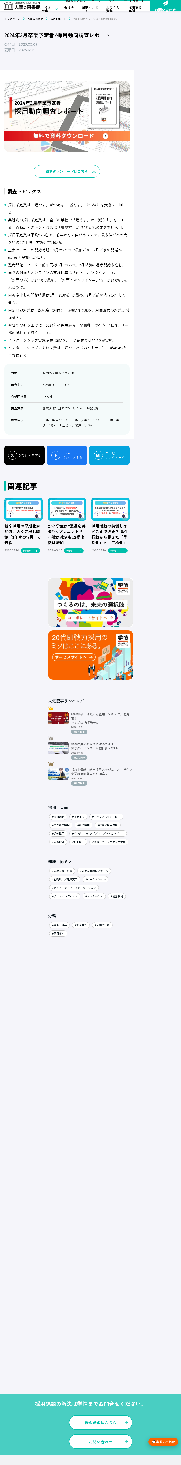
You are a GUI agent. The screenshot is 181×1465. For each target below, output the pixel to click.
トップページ (12, 19)
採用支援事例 (135, 9)
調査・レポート (89, 9)
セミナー (69, 9)
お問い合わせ (165, 9)
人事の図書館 (35, 19)
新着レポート (58, 19)
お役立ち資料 (112, 9)
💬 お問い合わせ (163, 1442)
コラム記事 (46, 9)
